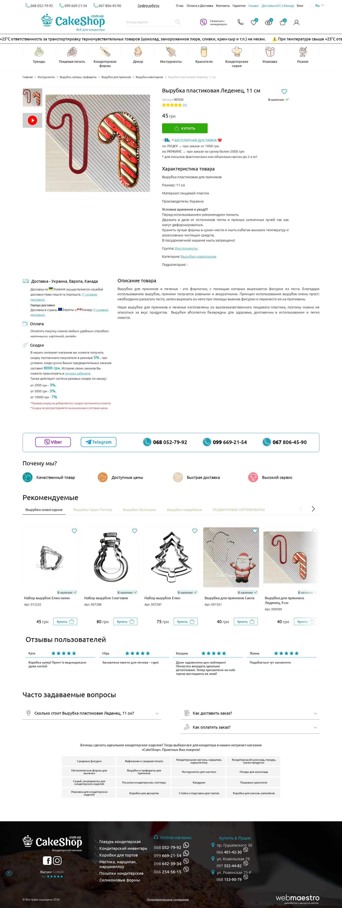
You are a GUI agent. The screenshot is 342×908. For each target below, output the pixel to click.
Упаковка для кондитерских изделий (89, 793)
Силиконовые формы (119, 880)
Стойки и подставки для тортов (199, 793)
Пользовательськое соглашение (168, 899)
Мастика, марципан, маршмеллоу (118, 864)
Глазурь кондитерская (120, 841)
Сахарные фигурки (89, 761)
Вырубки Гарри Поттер (92, 509)
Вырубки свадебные (184, 509)
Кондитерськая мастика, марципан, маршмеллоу (199, 761)
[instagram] (57, 860)
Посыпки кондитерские (121, 873)
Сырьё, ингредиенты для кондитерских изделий (89, 782)
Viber (56, 442)
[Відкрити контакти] (240, 22)
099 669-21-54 (76, 5)
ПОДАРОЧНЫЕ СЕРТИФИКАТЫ (239, 509)
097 (229, 865)
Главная (28, 77)
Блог (300, 5)
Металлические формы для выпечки (89, 771)
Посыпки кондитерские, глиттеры (144, 782)
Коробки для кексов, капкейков (254, 793)
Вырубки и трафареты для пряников (144, 771)
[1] (267, 23)
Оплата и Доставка (200, 5)
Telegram (102, 442)
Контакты (223, 5)
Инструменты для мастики (199, 771)
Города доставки (42, 305)
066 (167, 871)
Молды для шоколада (254, 771)
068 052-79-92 (41, 5)
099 (167, 855)
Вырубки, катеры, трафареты (78, 77)
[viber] (186, 861)
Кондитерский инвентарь (123, 848)
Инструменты (46, 77)
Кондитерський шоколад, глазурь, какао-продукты (254, 761)
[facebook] (47, 860)
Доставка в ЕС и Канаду (278, 5)
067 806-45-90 (110, 5)
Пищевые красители (253, 782)
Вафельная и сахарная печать (144, 761)
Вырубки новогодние (149, 77)
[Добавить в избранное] (74, 531)
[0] (252, 23)
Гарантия (239, 5)
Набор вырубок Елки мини (47, 598)
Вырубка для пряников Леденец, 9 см (284, 600)
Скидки (253, 5)
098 (167, 863)
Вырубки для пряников (116, 77)
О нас (180, 5)
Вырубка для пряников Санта (229, 598)
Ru (317, 5)
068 (167, 847)
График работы (148, 5)
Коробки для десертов (144, 793)
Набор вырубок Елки (162, 598)
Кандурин (199, 782)
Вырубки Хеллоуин (139, 509)
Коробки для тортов (118, 855)
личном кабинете (77, 373)
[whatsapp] (186, 845)
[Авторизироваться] (296, 22)
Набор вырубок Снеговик (106, 598)
